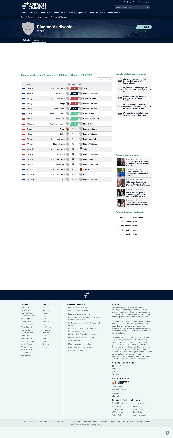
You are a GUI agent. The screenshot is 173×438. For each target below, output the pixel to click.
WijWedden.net (117, 412)
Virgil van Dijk (26, 330)
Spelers (81, 13)
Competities (58, 13)
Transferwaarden (96, 13)
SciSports (121, 333)
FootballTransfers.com (120, 403)
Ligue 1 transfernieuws (128, 234)
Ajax (44, 319)
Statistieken (113, 13)
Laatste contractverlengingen (79, 314)
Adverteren (44, 421)
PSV (44, 307)
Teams (70, 13)
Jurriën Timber (27, 344)
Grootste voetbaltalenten (77, 351)
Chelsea (45, 336)
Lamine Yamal (26, 353)
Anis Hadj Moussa (27, 313)
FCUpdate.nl (116, 406)
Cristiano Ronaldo (27, 341)
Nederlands (145, 2)
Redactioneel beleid (100, 421)
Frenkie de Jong (27, 333)
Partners (34, 421)
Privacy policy (128, 421)
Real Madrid (46, 327)
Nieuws (32, 13)
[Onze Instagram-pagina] (127, 2)
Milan (44, 324)
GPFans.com (137, 406)
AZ (43, 316)
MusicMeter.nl (138, 409)
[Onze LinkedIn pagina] (133, 2)
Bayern (45, 347)
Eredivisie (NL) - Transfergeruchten (81, 337)
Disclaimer (138, 421)
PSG (44, 341)
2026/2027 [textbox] (103, 79)
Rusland (30, 17)
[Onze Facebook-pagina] (124, 2)
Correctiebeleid (115, 421)
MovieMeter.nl (117, 409)
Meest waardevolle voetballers (79, 344)
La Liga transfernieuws (128, 221)
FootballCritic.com (139, 404)
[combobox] (105, 79)
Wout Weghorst (27, 319)
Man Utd (45, 333)
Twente (45, 313)
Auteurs (147, 421)
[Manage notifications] (167, 433)
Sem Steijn (25, 310)
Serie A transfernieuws (128, 226)
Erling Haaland (26, 327)
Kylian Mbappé (26, 338)
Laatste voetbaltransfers (77, 307)
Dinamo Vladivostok (42, 17)
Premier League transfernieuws (132, 217)
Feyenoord (46, 310)
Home (23, 13)
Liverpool (45, 344)
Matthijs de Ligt (27, 347)
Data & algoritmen (56, 421)
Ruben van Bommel (28, 316)
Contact (68, 421)
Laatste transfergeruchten (78, 311)
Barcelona (46, 330)
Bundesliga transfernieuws (130, 230)
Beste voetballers (74, 341)
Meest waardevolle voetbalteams (80, 347)
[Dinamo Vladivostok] (28, 28)
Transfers (44, 13)
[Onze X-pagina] (130, 2)
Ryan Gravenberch (28, 355)
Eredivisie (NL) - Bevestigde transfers (82, 334)
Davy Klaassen (26, 321)
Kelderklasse (137, 412)
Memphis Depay (27, 324)
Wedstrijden (39, 40)
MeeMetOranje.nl (139, 415)
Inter (44, 338)
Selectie (26, 40)
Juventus (45, 321)
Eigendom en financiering (82, 421)
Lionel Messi (26, 336)
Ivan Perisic (25, 307)
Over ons (26, 421)
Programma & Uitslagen (59, 17)
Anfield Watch (117, 415)
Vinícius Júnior (26, 350)
